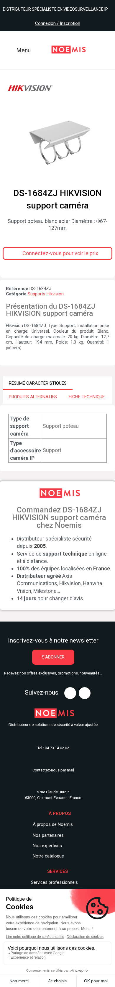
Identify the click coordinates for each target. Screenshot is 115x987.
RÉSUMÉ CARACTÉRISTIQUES (38, 383)
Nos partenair (46, 835)
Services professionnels (54, 882)
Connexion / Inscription (57, 23)
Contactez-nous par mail (53, 770)
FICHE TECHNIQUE (87, 396)
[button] (57, 253)
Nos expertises (47, 845)
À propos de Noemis (53, 824)
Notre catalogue (48, 856)
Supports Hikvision (46, 294)
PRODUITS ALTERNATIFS (33, 396)
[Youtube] (70, 693)
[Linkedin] (85, 693)
